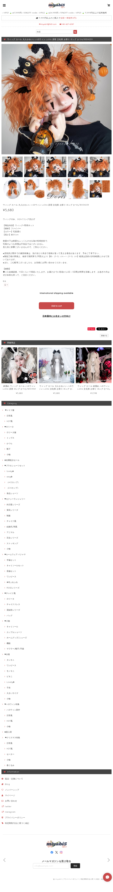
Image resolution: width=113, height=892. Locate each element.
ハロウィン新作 (13, 710)
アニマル (10, 532)
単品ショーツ (12, 493)
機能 (8, 643)
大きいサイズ (12, 693)
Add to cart (56, 305)
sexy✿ (9, 476)
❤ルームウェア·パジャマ (15, 554)
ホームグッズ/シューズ (17, 637)
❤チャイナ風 (10, 593)
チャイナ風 (11, 521)
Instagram (10, 812)
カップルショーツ (14, 632)
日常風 (9, 415)
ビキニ (9, 676)
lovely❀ (10, 471)
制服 (8, 515)
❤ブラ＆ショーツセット (14, 465)
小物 (8, 454)
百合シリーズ (12, 538)
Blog (7, 784)
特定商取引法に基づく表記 (17, 823)
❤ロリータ (9, 427)
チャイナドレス (13, 604)
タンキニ (10, 660)
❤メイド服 (9, 410)
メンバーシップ (12, 790)
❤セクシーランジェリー (14, 499)
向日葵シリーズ (13, 504)
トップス (10, 438)
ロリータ (10, 599)
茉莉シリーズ (12, 510)
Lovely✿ (10, 682)
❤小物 (7, 621)
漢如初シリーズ (13, 610)
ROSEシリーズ (13, 588)
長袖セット (11, 571)
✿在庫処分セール (11, 460)
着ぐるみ (10, 765)
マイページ (10, 795)
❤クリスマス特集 (12, 737)
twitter (8, 806)
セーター (10, 754)
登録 (75, 866)
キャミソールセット (15, 565)
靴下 (8, 449)
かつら (9, 443)
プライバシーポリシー (15, 817)
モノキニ (10, 671)
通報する (104, 336)
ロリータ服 (11, 432)
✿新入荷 (8, 732)
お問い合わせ (11, 801)
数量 (4, 281)
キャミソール (12, 626)
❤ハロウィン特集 (11, 704)
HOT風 (10, 421)
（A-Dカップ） (13, 482)
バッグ (9, 615)
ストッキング (12, 543)
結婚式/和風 (12, 526)
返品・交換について (14, 778)
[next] (108, 860)
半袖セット (11, 560)
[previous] (4, 860)
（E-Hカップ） (13, 488)
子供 (8, 687)
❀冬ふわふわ (12, 582)
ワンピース (11, 576)
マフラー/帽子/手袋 (15, 648)
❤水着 (7, 654)
